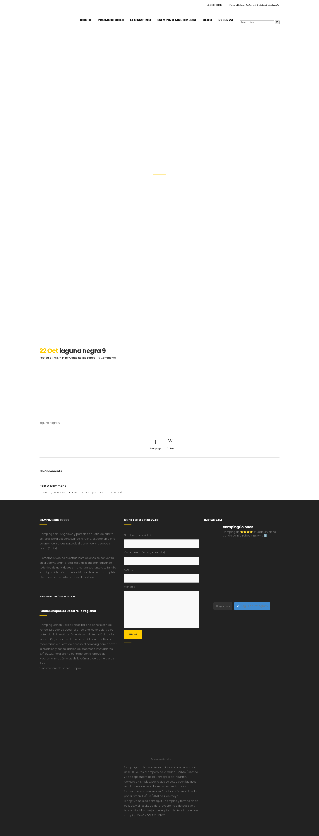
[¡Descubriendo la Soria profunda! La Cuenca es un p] (251, 583)
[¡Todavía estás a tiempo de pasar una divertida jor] (270, 571)
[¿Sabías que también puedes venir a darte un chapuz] (251, 571)
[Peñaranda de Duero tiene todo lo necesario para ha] (213, 548)
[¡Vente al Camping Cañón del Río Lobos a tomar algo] (270, 583)
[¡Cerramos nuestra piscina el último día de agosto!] (232, 548)
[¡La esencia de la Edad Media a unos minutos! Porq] (251, 594)
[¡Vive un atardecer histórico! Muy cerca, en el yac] (232, 583)
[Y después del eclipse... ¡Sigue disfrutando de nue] (251, 559)
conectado (76, 492)
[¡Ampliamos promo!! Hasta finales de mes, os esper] (270, 594)
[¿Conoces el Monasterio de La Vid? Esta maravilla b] (270, 548)
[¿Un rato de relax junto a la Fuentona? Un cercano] (213, 583)
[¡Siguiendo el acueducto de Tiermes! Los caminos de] (232, 559)
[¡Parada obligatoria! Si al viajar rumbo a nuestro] (232, 571)
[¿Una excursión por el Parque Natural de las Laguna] (232, 594)
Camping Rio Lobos (82, 358)
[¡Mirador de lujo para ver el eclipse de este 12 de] (213, 571)
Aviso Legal (46, 596)
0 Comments (107, 358)
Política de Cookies (65, 596)
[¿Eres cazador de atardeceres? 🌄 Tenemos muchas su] (213, 559)
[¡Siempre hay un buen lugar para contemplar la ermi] (270, 559)
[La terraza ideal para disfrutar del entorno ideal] (251, 548)
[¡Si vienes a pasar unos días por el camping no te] (213, 594)
